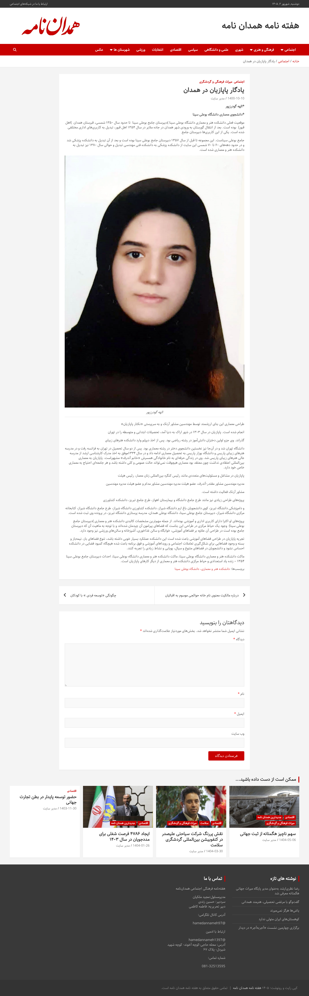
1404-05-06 (287, 840)
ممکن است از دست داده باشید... (265, 779)
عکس (99, 49)
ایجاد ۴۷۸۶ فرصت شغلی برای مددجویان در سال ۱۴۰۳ (124, 836)
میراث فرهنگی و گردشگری (215, 82)
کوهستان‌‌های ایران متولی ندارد (279, 919)
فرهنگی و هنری (264, 49)
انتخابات (157, 49)
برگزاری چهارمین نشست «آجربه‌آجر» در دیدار (268, 927)
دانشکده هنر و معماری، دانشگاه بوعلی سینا (202, 569)
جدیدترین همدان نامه (269, 817)
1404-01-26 (141, 845)
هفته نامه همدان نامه (260, 26)
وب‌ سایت (237, 733)
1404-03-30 (214, 851)
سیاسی (193, 49)
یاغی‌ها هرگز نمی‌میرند (284, 910)
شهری (239, 49)
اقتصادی (175, 49)
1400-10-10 (236, 98)
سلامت (204, 823)
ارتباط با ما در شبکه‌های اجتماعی (29, 4)
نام (241, 693)
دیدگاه (238, 639)
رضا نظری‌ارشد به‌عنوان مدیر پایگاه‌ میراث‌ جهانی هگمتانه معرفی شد (267, 891)
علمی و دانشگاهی (216, 49)
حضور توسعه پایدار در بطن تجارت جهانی (48, 800)
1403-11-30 (68, 808)
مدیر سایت (218, 98)
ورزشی (140, 49)
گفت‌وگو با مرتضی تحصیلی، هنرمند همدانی (270, 902)
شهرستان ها (122, 49)
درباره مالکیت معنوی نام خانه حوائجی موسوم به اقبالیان (202, 595)
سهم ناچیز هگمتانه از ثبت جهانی (268, 833)
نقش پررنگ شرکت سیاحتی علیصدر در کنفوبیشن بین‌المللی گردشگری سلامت (192, 839)
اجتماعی (290, 49)
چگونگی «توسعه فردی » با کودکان (93, 595)
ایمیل (239, 713)
